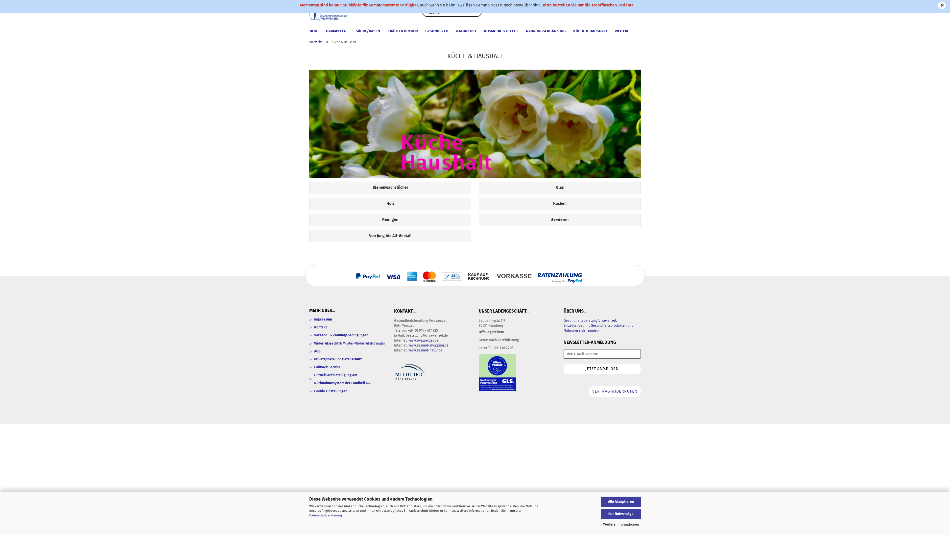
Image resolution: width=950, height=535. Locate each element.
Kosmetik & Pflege (501, 31)
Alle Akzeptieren (621, 502)
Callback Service (327, 367)
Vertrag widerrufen (615, 391)
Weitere (622, 31)
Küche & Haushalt (590, 31)
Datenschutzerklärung (325, 515)
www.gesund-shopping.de (428, 345)
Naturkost (466, 31)
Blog (314, 31)
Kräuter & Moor (402, 31)
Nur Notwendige (621, 514)
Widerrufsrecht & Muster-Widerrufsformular (349, 343)
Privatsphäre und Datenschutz (338, 359)
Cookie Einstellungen (330, 391)
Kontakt (320, 327)
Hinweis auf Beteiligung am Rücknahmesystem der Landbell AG (342, 379)
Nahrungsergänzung (546, 31)
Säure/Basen (368, 31)
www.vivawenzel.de (423, 340)
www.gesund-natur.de (425, 350)
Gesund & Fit (437, 31)
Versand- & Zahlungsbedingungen (341, 335)
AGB (317, 351)
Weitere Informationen (621, 524)
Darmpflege (337, 31)
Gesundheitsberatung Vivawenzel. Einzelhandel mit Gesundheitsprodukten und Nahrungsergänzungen (599, 326)
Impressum (323, 319)
